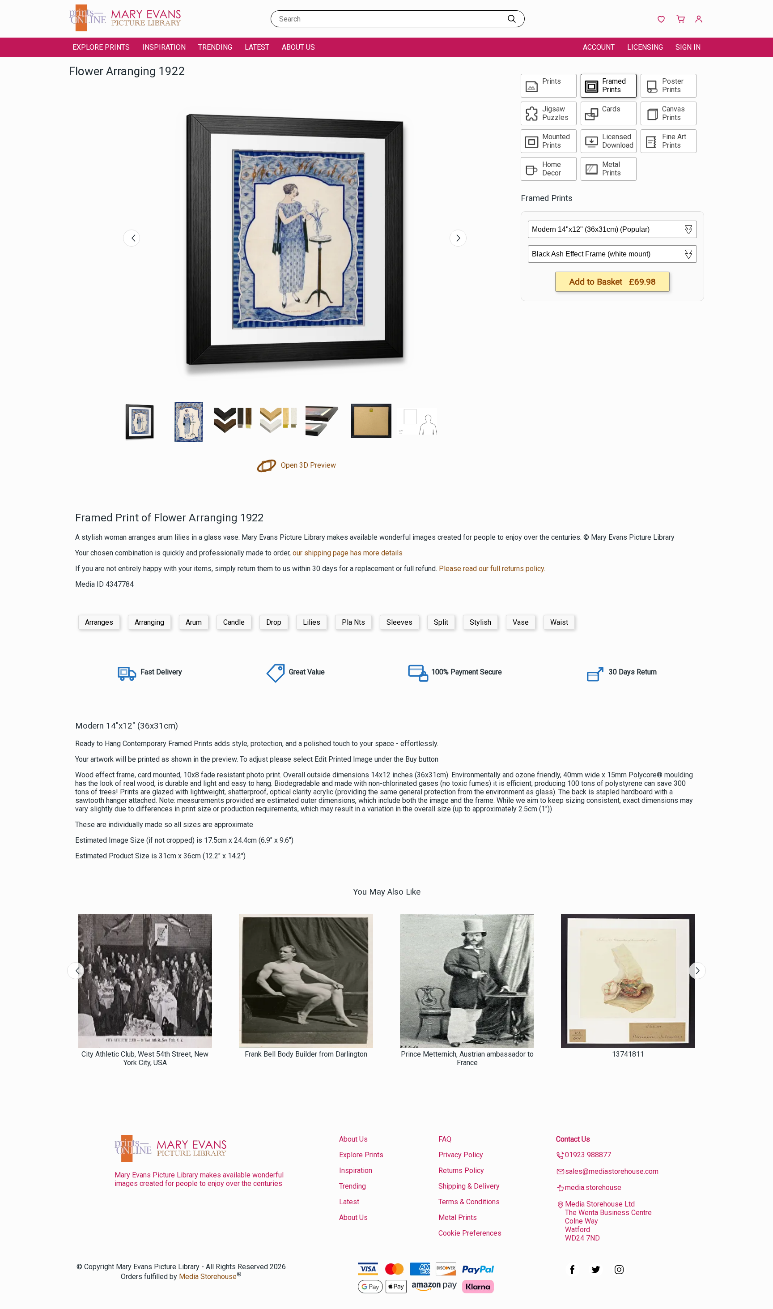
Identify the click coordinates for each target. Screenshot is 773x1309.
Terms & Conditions (469, 1202)
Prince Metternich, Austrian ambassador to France (467, 1058)
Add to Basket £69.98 (612, 282)
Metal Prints (457, 1217)
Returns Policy (461, 1170)
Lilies (311, 622)
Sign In (688, 47)
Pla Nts (353, 622)
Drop (273, 622)
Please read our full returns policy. (492, 568)
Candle (234, 622)
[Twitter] (596, 1274)
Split (441, 622)
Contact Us (573, 1139)
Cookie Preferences (469, 1233)
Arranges (99, 622)
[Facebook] (572, 1274)
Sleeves (399, 622)
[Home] (125, 29)
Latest (257, 47)
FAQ (444, 1139)
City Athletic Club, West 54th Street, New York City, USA (144, 1058)
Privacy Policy (460, 1155)
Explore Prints (101, 47)
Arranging (149, 622)
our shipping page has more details (348, 553)
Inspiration (164, 47)
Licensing (645, 47)
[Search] (511, 18)
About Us (298, 47)
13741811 (628, 1054)
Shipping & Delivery (469, 1186)
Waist (559, 622)
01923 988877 (588, 1155)
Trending (215, 47)
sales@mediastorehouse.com (611, 1171)
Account (599, 47)
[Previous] (131, 238)
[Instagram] (619, 1274)
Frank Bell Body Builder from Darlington (306, 1054)
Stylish (480, 622)
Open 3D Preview (307, 465)
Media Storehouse (208, 1276)
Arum (194, 622)
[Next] (458, 238)
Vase (521, 622)
